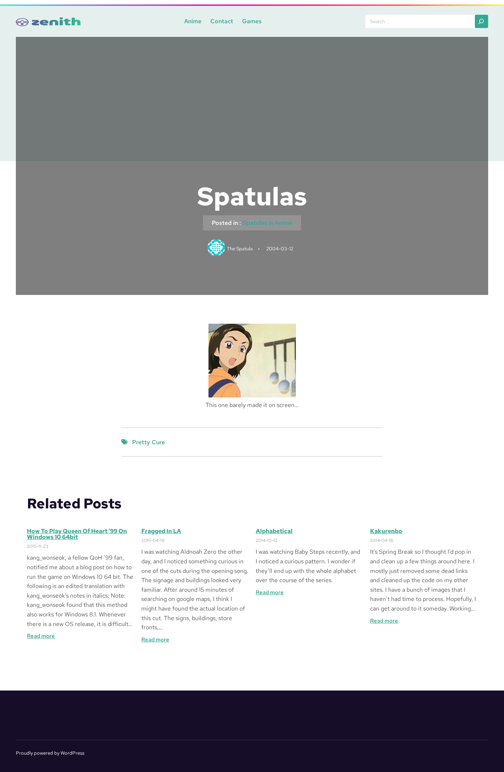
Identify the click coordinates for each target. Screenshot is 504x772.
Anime (192, 21)
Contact (221, 21)
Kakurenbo (386, 531)
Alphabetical (274, 531)
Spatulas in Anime (267, 223)
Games (252, 21)
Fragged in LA (161, 531)
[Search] (481, 21)
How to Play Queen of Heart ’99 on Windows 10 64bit (77, 534)
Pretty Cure (148, 442)
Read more (41, 636)
